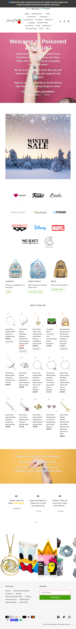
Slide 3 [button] (40, 522)
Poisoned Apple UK (53, 624)
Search (7, 591)
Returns (18, 593)
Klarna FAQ (23, 602)
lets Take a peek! (35, 292)
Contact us (9, 593)
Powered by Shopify (65, 624)
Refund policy (24, 599)
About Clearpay (10, 602)
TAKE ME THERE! (57, 289)
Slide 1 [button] (36, 522)
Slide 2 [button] (38, 522)
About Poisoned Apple (21, 591)
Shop (8, 292)
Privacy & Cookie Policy (13, 596)
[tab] (36, 522)
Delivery (28, 596)
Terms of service (11, 599)
